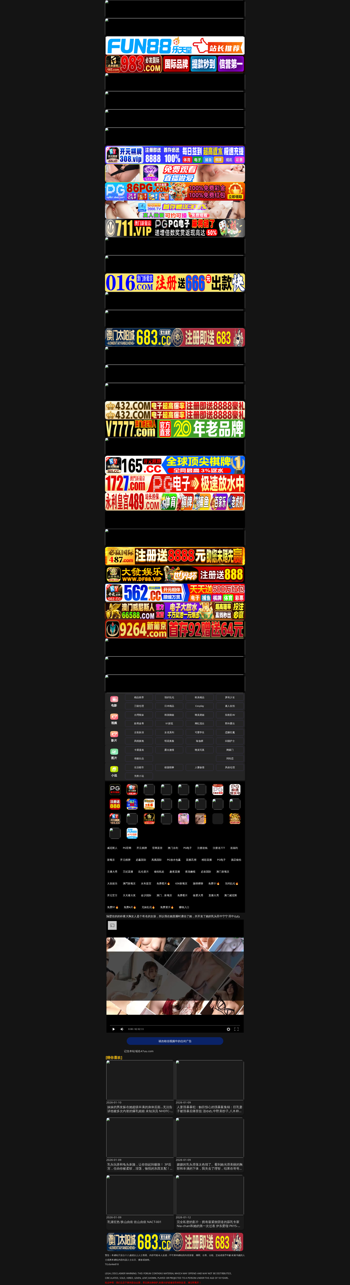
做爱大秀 (198, 895)
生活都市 (139, 767)
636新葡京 (181, 883)
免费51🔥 (214, 883)
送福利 (234, 848)
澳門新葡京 (129, 883)
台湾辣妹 (139, 714)
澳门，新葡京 (164, 895)
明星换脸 (169, 741)
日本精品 (169, 706)
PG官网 (127, 848)
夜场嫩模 (190, 871)
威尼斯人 (112, 848)
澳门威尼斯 (230, 895)
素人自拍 (230, 706)
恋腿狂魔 (230, 732)
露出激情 (169, 749)
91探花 (169, 723)
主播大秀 (112, 871)
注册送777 (219, 848)
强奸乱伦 (169, 697)
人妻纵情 (200, 767)
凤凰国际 (156, 859)
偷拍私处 (159, 871)
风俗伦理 (230, 767)
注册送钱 (202, 848)
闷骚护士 (230, 741)
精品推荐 (139, 697)
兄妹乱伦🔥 (148, 907)
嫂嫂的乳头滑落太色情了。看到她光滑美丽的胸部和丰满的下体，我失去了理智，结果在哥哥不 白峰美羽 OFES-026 (210, 1168)
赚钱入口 (184, 907)
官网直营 (157, 848)
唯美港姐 (200, 714)
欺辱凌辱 (139, 723)
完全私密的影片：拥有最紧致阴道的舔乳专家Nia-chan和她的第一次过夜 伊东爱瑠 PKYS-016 (208, 1226)
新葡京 (111, 859)
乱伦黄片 (143, 871)
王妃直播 (128, 871)
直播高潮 (191, 859)
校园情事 (169, 767)
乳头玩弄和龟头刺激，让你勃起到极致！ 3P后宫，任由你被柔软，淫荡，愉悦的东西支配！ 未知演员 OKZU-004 (139, 1168)
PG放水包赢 (174, 859)
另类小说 (139, 776)
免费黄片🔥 (167, 907)
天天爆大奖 (129, 895)
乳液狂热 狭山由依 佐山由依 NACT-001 (134, 1222)
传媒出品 (139, 758)
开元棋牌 (142, 848)
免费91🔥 (112, 907)
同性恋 (230, 758)
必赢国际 (141, 859)
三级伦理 (139, 706)
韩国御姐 (169, 714)
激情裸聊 (198, 883)
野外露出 (230, 723)
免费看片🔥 (163, 883)
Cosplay (199, 706)
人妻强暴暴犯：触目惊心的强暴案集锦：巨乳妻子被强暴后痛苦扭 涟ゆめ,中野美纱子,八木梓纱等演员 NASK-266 (210, 1111)
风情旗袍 (139, 741)
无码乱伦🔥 (231, 883)
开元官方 (112, 895)
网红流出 (200, 723)
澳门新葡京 (222, 871)
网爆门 (230, 749)
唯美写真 (200, 749)
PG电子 (187, 848)
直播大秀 (214, 895)
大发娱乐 (112, 883)
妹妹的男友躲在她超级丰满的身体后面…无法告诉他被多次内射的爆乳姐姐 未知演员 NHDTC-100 (139, 1111)
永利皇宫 (146, 883)
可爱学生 (200, 732)
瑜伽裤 (199, 741)
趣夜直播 (175, 871)
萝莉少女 (230, 697)
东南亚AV (230, 714)
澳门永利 (173, 848)
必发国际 (206, 871)
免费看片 (182, 895)
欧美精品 (200, 697)
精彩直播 (207, 859)
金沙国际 (146, 895)
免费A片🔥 (130, 907)
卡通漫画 (139, 749)
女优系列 (169, 732)
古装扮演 (139, 732)
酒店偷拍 (236, 859)
